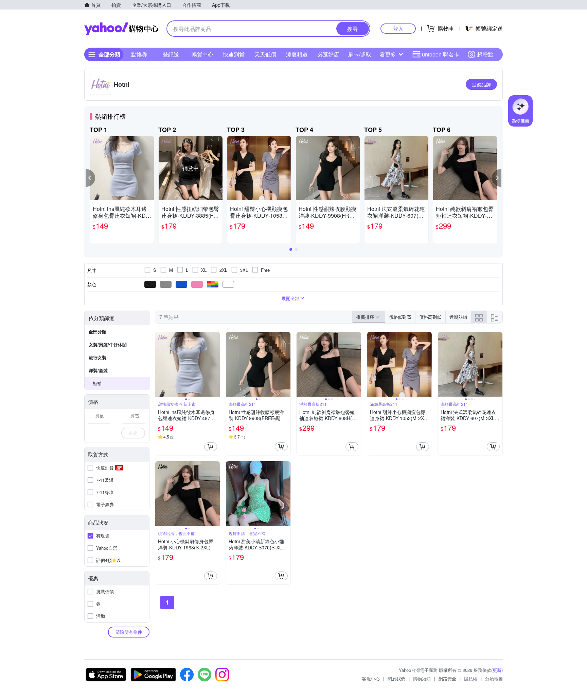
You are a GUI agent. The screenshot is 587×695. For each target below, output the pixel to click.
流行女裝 (97, 357)
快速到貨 (234, 54)
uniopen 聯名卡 (440, 54)
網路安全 (447, 678)
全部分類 (97, 331)
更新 (497, 670)
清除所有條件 (128, 632)
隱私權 (470, 678)
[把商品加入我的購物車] (210, 446)
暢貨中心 (202, 54)
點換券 (139, 54)
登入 (398, 28)
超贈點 (485, 54)
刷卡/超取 (359, 54)
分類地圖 (494, 678)
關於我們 (396, 678)
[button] (90, 178)
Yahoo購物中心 (121, 28)
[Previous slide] (159, 364)
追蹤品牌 (481, 84)
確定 (133, 433)
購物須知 (422, 678)
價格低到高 (400, 317)
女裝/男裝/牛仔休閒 (108, 344)
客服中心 (371, 678)
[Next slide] (215, 364)
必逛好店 (328, 54)
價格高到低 (430, 317)
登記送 (171, 54)
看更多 (388, 54)
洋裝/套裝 (98, 370)
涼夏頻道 (297, 54)
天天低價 (265, 54)
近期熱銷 (458, 317)
